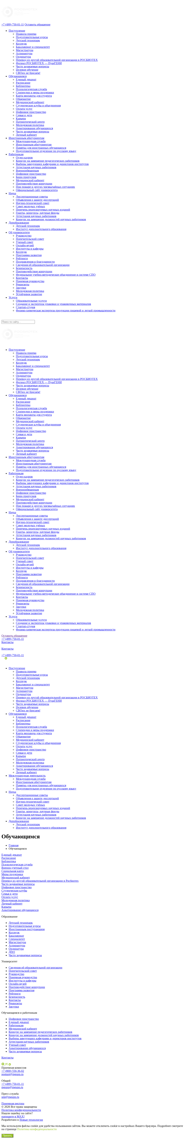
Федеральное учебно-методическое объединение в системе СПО (56, 274)
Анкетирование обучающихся (34, 128)
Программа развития (29, 255)
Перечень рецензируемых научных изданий (43, 209)
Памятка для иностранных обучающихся (41, 147)
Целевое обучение (27, 69)
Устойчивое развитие (29, 294)
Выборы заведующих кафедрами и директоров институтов (52, 164)
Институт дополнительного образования (41, 229)
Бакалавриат (16, 935)
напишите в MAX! (13, 1116)
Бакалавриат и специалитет (33, 46)
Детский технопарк (28, 40)
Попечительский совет (30, 238)
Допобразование (19, 222)
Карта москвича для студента (34, 95)
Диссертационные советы (32, 196)
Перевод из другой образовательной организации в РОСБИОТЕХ (57, 59)
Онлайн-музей (25, 245)
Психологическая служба (31, 89)
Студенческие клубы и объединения (38, 105)
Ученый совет (24, 242)
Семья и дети (24, 115)
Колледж (21, 43)
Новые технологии (31, 1119)
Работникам (16, 154)
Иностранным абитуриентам (26, 138)
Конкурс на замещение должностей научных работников (51, 219)
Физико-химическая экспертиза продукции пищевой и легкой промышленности (65, 310)
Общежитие (23, 99)
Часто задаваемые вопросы (32, 66)
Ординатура (23, 56)
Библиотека (23, 85)
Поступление (17, 30)
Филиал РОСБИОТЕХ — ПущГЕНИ (39, 63)
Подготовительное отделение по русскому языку (46, 151)
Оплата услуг (24, 108)
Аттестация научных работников (36, 167)
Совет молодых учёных (30, 206)
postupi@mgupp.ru (12, 1074)
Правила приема (26, 33)
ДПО (12, 952)
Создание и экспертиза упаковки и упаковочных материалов (53, 303)
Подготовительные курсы (32, 37)
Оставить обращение (37, 24)
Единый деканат (26, 79)
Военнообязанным (27, 170)
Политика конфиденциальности (21, 1110)
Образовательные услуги (31, 300)
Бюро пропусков (26, 177)
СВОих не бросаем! (28, 72)
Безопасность (24, 268)
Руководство (23, 235)
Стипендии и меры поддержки (35, 92)
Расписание (23, 82)
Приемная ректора (12, 1103)
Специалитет (17, 939)
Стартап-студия (25, 307)
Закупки (21, 287)
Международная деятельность (27, 775)
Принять (7, 1135)
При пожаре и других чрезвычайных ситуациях (45, 186)
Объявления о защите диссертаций (37, 199)
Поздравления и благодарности (35, 261)
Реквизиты (22, 284)
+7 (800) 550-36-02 (12, 1070)
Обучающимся (18, 76)
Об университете (19, 232)
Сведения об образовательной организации (43, 264)
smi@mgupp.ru (10, 1097)
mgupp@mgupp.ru (12, 1087)
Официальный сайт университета (37, 190)
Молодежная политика (30, 125)
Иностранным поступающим (27, 929)
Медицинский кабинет (30, 102)
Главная (13, 845)
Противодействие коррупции (34, 183)
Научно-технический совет (32, 203)
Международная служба (31, 141)
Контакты (22, 277)
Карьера (21, 118)
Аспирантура (24, 53)
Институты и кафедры (30, 248)
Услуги (13, 297)
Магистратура (24, 50)
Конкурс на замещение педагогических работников (47, 160)
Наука (12, 193)
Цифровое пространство (31, 112)
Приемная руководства (30, 281)
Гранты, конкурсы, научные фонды (37, 212)
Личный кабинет (26, 134)
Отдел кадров (24, 157)
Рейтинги (22, 258)
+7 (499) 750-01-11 (12, 24)
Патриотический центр (30, 121)
